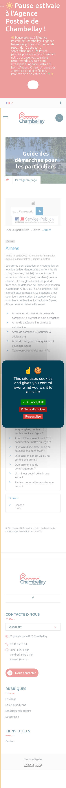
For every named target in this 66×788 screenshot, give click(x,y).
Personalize (33, 416)
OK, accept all (34, 402)
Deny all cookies (34, 409)
